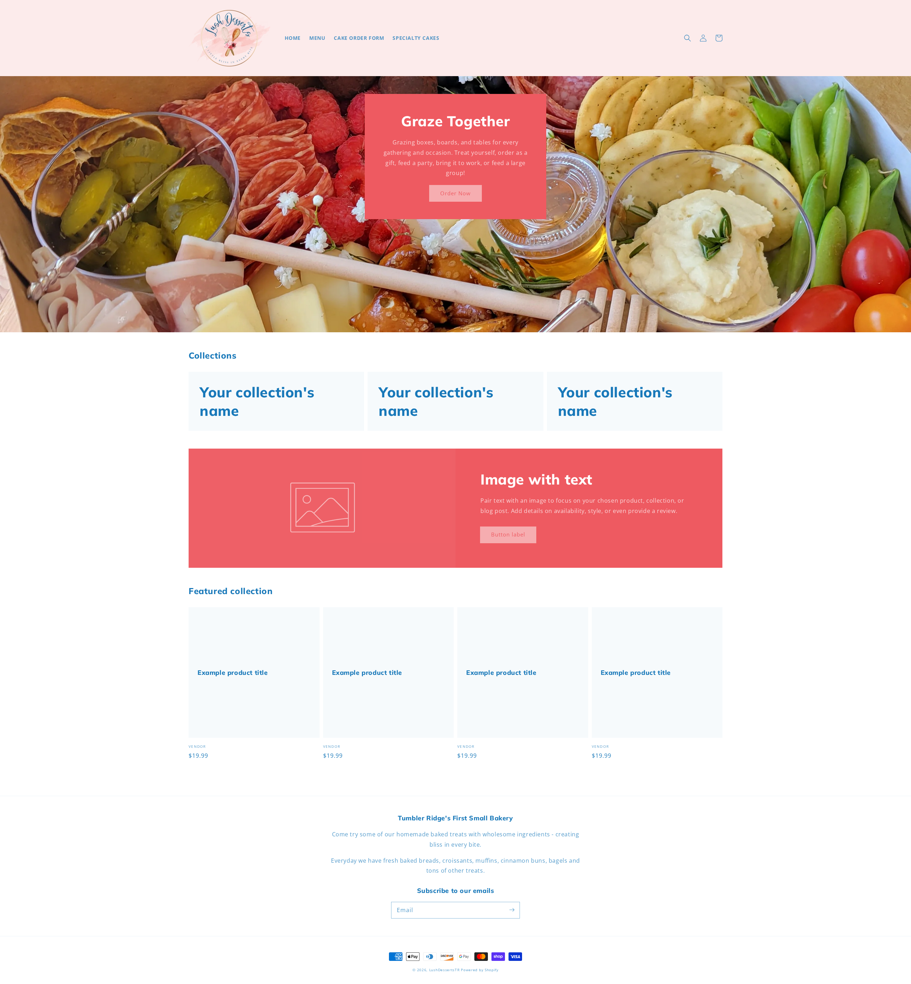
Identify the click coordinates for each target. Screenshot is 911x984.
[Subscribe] (512, 910)
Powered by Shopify (480, 969)
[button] (687, 38)
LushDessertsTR (444, 969)
